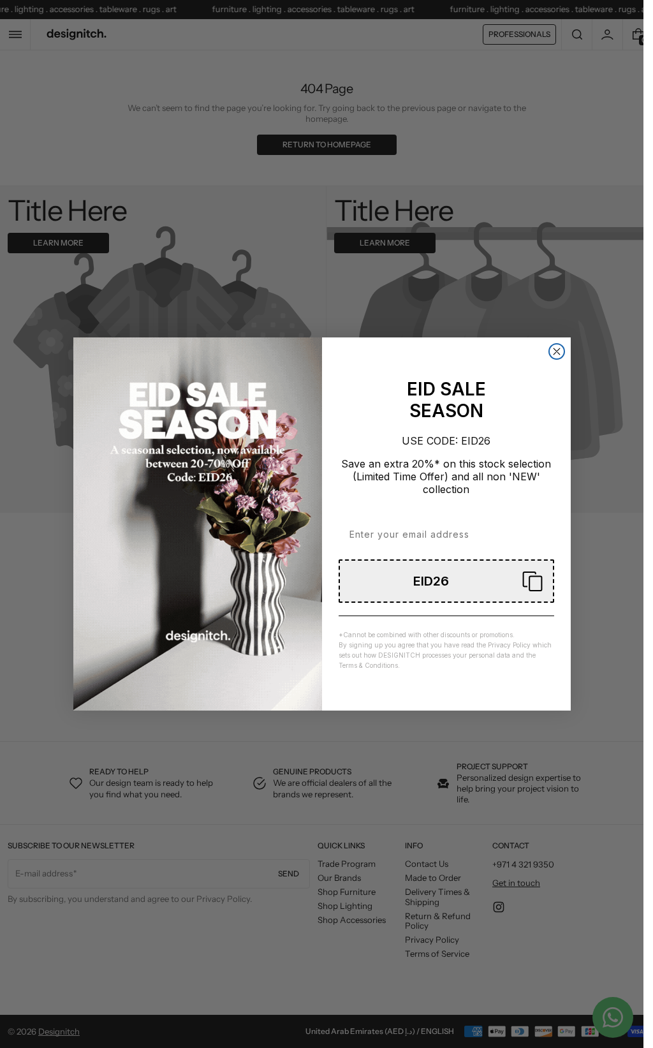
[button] (446, 581)
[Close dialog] (556, 351)
